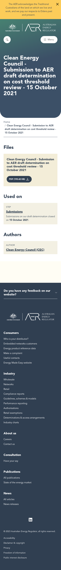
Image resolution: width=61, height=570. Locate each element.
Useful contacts (12, 358)
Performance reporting (15, 403)
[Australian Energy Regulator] (30, 27)
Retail (6, 389)
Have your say (11, 460)
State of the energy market (17, 482)
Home (7, 122)
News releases (11, 504)
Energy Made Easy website (18, 362)
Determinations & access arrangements (24, 417)
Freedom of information (15, 553)
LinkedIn (30, 520)
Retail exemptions (13, 412)
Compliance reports (14, 393)
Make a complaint (13, 353)
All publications (12, 477)
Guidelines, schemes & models (20, 398)
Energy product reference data (20, 348)
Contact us (9, 444)
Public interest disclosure (15, 557)
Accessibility (9, 538)
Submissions (14, 211)
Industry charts (11, 422)
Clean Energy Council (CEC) (25, 249)
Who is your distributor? (16, 338)
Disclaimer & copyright (14, 543)
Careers (8, 439)
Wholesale (9, 379)
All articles (9, 499)
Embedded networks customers (20, 343)
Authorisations (11, 408)
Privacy (7, 548)
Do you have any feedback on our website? (27, 292)
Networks (8, 384)
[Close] (57, 4)
